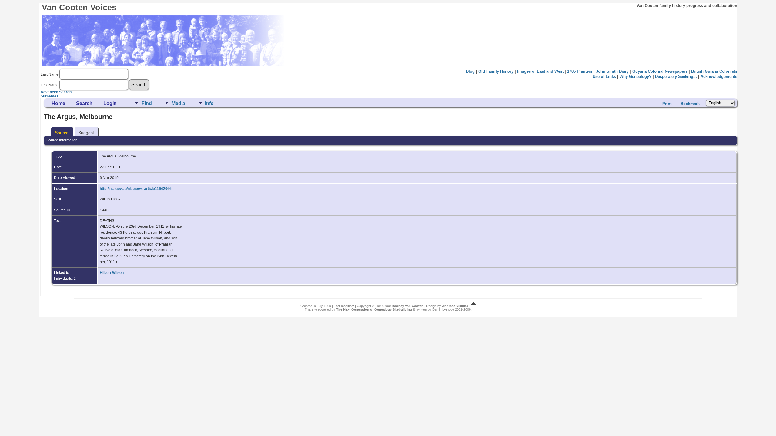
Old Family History (495, 71)
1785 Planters (579, 71)
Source (62, 132)
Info (209, 103)
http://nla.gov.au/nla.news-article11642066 (136, 189)
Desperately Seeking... (676, 76)
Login (110, 103)
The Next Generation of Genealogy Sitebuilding (374, 309)
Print (666, 103)
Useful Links (604, 76)
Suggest (86, 132)
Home (58, 103)
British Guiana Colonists (714, 71)
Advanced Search (56, 92)
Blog (470, 71)
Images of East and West (540, 71)
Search (84, 103)
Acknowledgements (719, 76)
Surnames (50, 96)
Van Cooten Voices (79, 7)
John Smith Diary (612, 71)
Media (178, 103)
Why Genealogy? (635, 76)
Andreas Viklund (455, 306)
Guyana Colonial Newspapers (659, 71)
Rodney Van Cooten (407, 306)
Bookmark (690, 103)
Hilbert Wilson (112, 273)
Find (147, 103)
